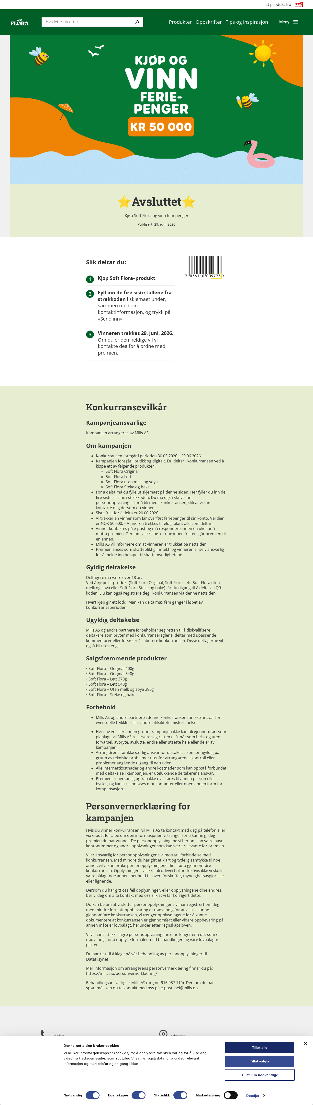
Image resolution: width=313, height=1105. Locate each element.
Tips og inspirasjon (247, 22)
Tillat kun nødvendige (259, 1075)
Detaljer (252, 1096)
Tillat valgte (259, 1061)
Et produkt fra (278, 4)
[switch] (138, 1095)
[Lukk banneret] (305, 1043)
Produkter (180, 22)
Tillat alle (259, 1047)
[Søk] (137, 22)
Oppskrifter (209, 22)
